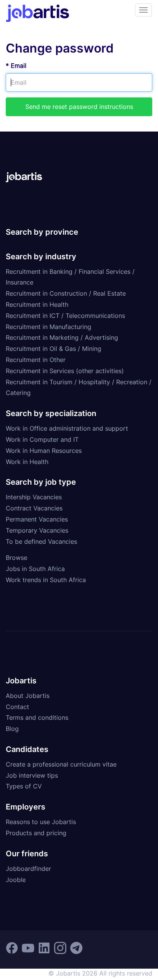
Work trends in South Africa (46, 580)
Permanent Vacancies (37, 519)
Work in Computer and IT (42, 439)
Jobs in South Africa (35, 569)
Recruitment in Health (37, 304)
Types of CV (24, 786)
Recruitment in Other (36, 360)
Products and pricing (36, 833)
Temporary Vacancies (37, 530)
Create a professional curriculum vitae (61, 764)
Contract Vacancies (34, 508)
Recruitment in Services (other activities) (65, 371)
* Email (16, 65)
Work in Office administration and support (67, 428)
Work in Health (27, 462)
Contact (17, 707)
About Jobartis (27, 695)
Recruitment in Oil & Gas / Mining (53, 348)
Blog (12, 728)
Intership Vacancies (34, 497)
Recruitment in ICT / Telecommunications (65, 315)
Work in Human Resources (44, 450)
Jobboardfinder (28, 868)
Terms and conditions (37, 717)
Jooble (16, 880)
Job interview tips (32, 775)
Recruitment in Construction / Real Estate (66, 293)
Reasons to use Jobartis (41, 822)
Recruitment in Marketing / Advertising (62, 337)
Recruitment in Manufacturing (48, 327)
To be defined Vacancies (41, 541)
